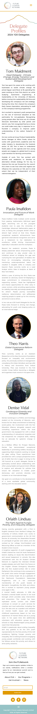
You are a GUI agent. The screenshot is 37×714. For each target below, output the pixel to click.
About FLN (9, 677)
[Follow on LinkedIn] (13, 700)
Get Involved (14, 680)
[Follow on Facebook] (18, 700)
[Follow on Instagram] (24, 700)
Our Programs (24, 677)
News (26, 680)
